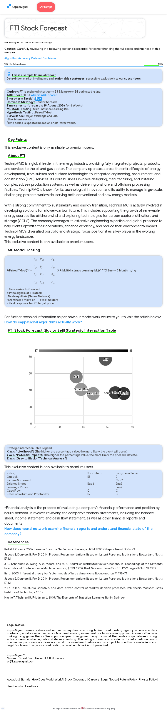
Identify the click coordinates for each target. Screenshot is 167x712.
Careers (93, 679)
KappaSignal (20, 7)
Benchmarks (15, 686)
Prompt (47, 7)
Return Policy (128, 679)
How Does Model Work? (47, 679)
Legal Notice (109, 679)
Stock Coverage (75, 679)
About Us (13, 679)
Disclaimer (49, 58)
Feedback (31, 686)
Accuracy (24, 58)
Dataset (36, 58)
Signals (25, 679)
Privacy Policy (148, 679)
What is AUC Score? (44, 95)
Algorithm (10, 58)
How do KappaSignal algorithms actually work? (43, 322)
